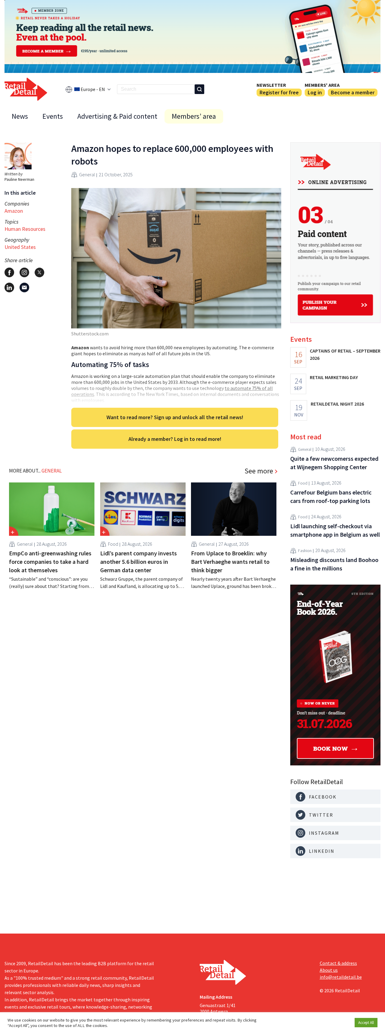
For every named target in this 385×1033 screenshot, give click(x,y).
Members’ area (194, 116)
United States (20, 246)
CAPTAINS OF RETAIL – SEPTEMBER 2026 (345, 354)
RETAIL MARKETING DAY (334, 377)
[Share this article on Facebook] (9, 272)
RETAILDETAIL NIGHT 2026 (337, 404)
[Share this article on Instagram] (24, 272)
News (20, 116)
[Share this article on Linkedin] (9, 287)
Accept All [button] (366, 1022)
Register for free (279, 92)
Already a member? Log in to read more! (174, 438)
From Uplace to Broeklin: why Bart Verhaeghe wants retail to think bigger (230, 561)
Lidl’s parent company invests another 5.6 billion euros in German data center (138, 561)
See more (259, 471)
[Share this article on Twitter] (39, 272)
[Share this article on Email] (24, 287)
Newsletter (271, 85)
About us (329, 970)
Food (113, 544)
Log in (315, 92)
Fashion (305, 551)
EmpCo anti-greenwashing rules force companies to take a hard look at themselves (50, 561)
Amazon (14, 210)
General (87, 174)
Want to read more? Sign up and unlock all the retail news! (174, 417)
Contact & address (338, 963)
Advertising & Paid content (117, 116)
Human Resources (25, 228)
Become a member (352, 92)
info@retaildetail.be (341, 977)
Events (52, 116)
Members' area (322, 85)
